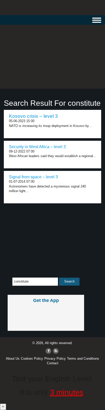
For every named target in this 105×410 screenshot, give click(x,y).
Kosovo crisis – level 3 (33, 116)
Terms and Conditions (83, 358)
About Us (13, 358)
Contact (52, 363)
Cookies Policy (32, 358)
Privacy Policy (55, 358)
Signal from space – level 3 (33, 177)
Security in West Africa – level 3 (37, 147)
